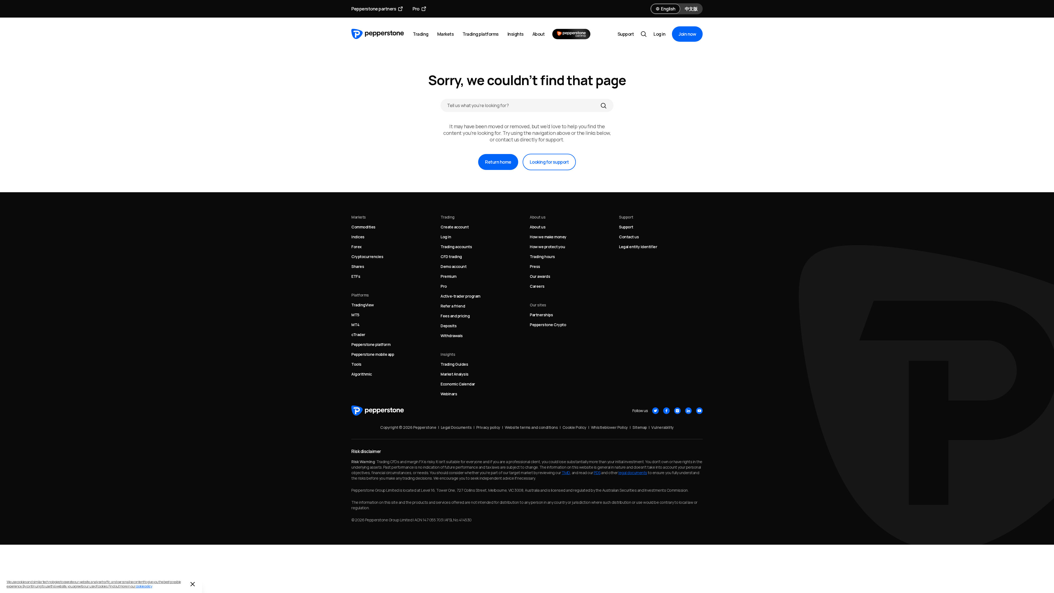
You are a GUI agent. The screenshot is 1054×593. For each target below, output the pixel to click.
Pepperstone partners (373, 9)
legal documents (632, 472)
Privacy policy (488, 427)
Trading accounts (456, 246)
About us (537, 227)
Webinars (449, 393)
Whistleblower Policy (609, 427)
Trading (420, 34)
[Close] (192, 584)
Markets (445, 34)
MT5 (355, 314)
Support (626, 34)
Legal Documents (456, 427)
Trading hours (542, 256)
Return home (498, 162)
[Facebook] (666, 410)
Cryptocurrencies (367, 256)
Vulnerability (662, 427)
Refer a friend (453, 306)
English (668, 9)
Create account (455, 227)
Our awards (540, 276)
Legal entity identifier (638, 246)
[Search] (603, 105)
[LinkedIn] (688, 410)
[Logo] (377, 34)
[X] (655, 410)
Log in (659, 34)
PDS (597, 472)
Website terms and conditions (531, 427)
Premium (448, 276)
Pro (416, 9)
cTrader (358, 334)
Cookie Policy (574, 427)
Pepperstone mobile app (372, 354)
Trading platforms (480, 34)
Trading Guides (454, 364)
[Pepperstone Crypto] (571, 34)
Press (535, 266)
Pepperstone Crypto (548, 324)
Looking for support (549, 162)
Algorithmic (361, 374)
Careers (537, 286)
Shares (357, 266)
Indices (358, 236)
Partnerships (541, 314)
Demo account (453, 266)
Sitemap (639, 427)
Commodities (363, 227)
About (538, 34)
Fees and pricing (455, 315)
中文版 (691, 9)
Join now (687, 34)
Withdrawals (452, 335)
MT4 (355, 324)
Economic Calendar (458, 384)
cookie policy (144, 586)
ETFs (355, 276)
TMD (566, 472)
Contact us (629, 236)
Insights (516, 34)
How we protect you (547, 246)
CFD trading (451, 256)
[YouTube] (699, 410)
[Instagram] (677, 410)
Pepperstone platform (370, 344)
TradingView (362, 304)
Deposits (448, 325)
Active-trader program (460, 296)
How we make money (548, 236)
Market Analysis (455, 374)
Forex (356, 246)
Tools (356, 364)
